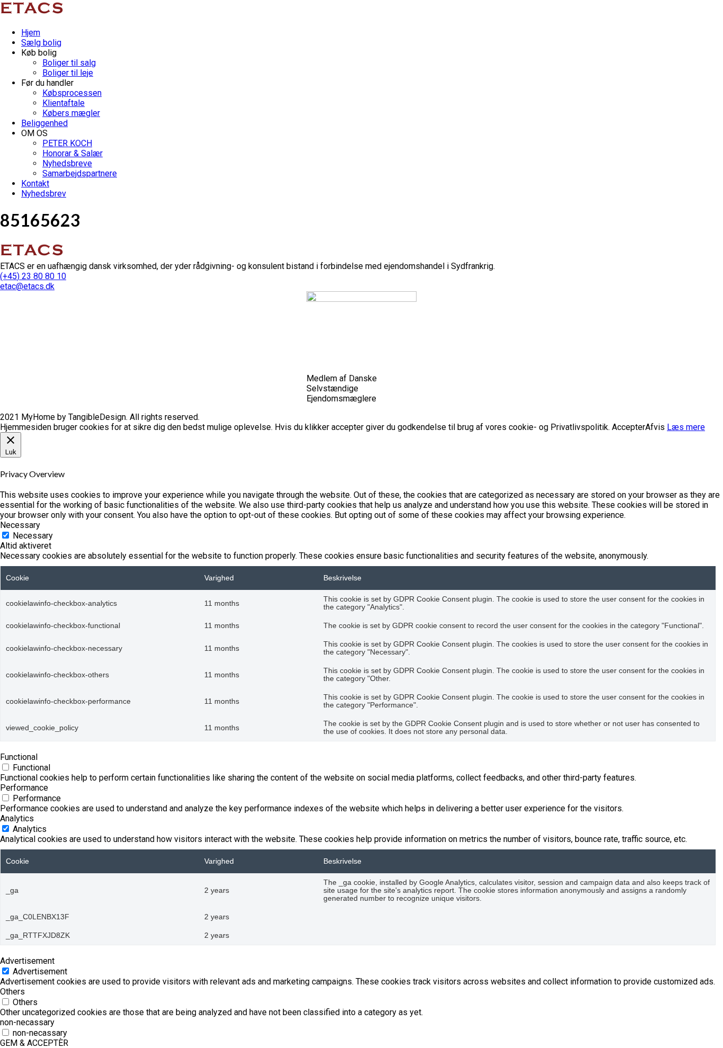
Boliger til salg (69, 63)
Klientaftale (63, 103)
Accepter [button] (628, 427)
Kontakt (35, 183)
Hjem (30, 33)
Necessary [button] (20, 525)
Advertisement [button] (27, 961)
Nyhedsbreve (67, 163)
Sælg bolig (41, 43)
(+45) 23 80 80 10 (33, 276)
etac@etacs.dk (27, 286)
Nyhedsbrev (43, 194)
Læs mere (686, 427)
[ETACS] (33, 14)
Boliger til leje (67, 73)
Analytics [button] (17, 818)
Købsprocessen (72, 93)
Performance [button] (24, 788)
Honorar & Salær (72, 153)
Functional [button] (19, 757)
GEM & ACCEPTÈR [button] (34, 1043)
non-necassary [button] (27, 1022)
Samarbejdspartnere (79, 173)
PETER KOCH (67, 143)
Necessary (33, 536)
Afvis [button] (655, 427)
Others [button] (12, 992)
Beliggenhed (44, 123)
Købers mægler (71, 113)
